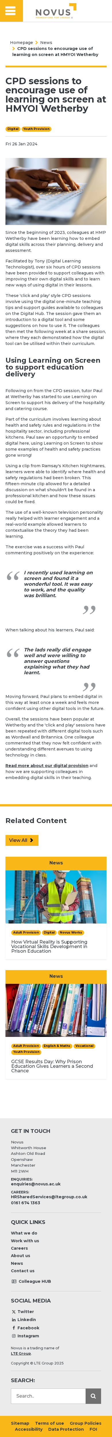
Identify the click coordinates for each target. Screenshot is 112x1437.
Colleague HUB (34, 1281)
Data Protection (66, 1429)
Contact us (22, 1271)
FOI (93, 1429)
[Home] (56, 11)
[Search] (93, 1396)
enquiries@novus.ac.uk (36, 1184)
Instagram (28, 1336)
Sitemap (20, 1423)
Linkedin (27, 1319)
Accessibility (29, 1429)
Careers (19, 1248)
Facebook (28, 1328)
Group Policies (85, 1423)
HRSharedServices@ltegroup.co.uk (49, 1197)
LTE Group (21, 1353)
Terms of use (49, 1423)
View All (18, 840)
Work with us (25, 1241)
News (46, 42)
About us (20, 1255)
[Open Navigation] (11, 11)
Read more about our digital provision (46, 765)
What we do (24, 1233)
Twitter (26, 1311)
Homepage (21, 42)
